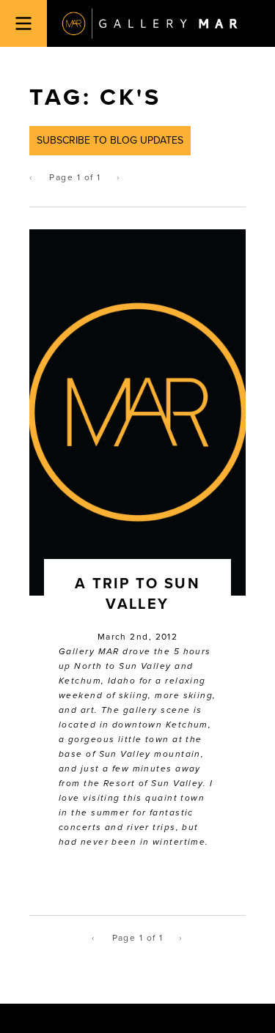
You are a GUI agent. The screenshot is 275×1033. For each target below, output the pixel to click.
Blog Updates (121, 594)
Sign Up (137, 626)
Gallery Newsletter (135, 579)
